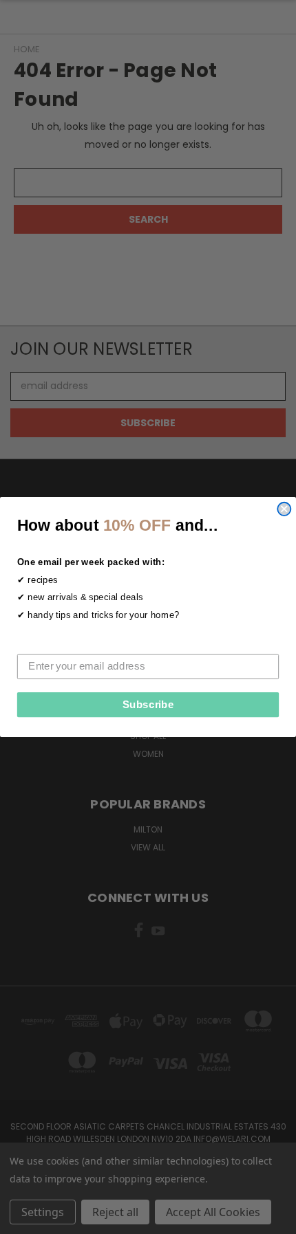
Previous (21, 1220)
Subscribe (148, 704)
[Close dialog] (283, 509)
